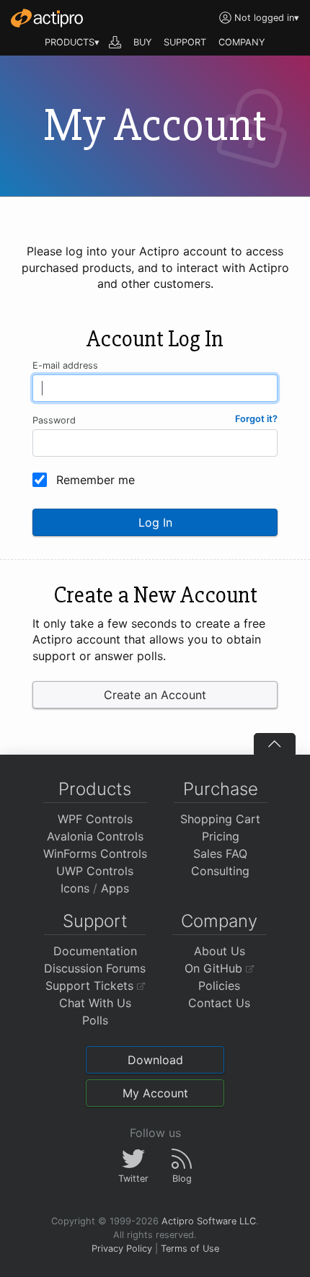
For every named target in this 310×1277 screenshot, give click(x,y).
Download (155, 1060)
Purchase (220, 788)
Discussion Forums (95, 968)
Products (94, 788)
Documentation (95, 951)
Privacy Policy (122, 1248)
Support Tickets (91, 985)
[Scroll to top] (275, 744)
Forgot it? (256, 418)
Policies (219, 985)
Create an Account (155, 695)
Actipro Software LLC (208, 1221)
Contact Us (219, 1003)
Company (219, 920)
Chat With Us (95, 1003)
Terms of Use (190, 1248)
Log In (155, 522)
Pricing (220, 836)
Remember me (95, 480)
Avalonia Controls (95, 836)
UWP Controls (94, 871)
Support (95, 920)
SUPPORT (185, 42)
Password (54, 420)
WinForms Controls (95, 853)
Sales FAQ (220, 853)
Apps (115, 888)
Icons (75, 888)
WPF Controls (95, 819)
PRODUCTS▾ (72, 42)
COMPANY (241, 42)
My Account (155, 1093)
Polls (95, 1020)
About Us (219, 951)
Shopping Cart (220, 819)
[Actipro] (47, 18)
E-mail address (65, 365)
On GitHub (215, 968)
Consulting (220, 871)
